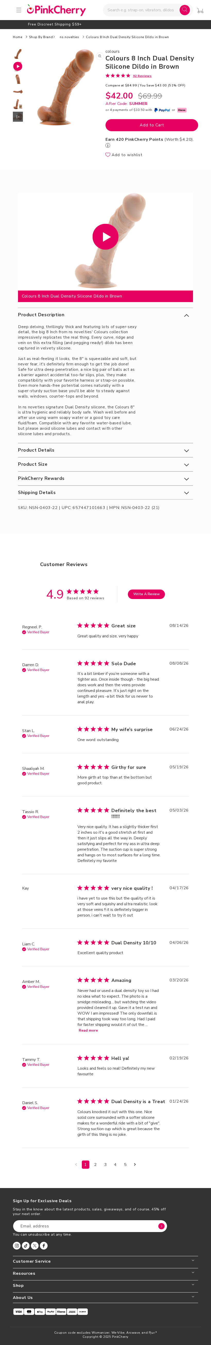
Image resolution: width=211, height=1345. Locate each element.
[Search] (185, 10)
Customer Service (32, 1261)
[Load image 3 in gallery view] (18, 91)
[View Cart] (200, 10)
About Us (23, 1297)
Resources (24, 1273)
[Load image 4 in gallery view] (18, 104)
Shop (18, 1285)
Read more (88, 1030)
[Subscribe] (161, 1226)
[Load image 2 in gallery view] (18, 79)
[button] (105, 315)
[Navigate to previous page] (76, 1165)
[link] (129, 76)
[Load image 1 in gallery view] (18, 54)
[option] (105, 24)
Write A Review (146, 594)
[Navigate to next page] (135, 1165)
